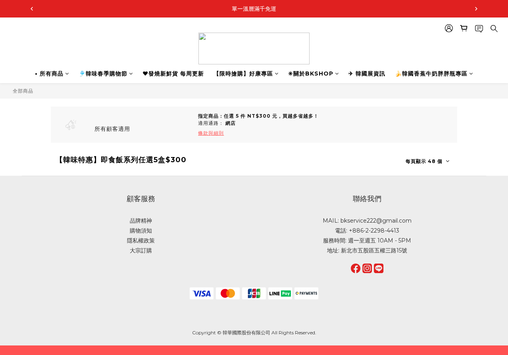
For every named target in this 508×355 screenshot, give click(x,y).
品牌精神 (141, 220)
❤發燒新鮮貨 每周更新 (173, 73)
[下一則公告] (476, 8)
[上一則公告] (31, 8)
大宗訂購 (141, 250)
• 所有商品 (49, 73)
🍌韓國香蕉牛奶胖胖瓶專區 (431, 73)
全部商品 (23, 91)
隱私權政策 (141, 240)
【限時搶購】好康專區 (243, 73)
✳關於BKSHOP (310, 73)
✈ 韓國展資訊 (366, 73)
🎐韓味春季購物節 (103, 73)
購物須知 (141, 230)
